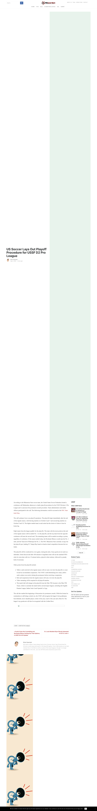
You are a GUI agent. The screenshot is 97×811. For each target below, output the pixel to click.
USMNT (63, 6)
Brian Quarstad (13, 259)
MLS (41, 6)
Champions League (49, 6)
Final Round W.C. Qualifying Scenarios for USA (83, 526)
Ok (85, 808)
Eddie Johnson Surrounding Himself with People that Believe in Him (83, 545)
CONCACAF (74, 573)
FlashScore (74, 585)
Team (74, 2)
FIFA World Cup (75, 584)
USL (58, 6)
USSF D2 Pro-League (24, 625)
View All (81, 552)
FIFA (37, 6)
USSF (15, 625)
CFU (72, 567)
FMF (72, 587)
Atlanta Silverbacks (77, 562)
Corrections (79, 2)
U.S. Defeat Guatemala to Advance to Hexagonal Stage (82, 510)
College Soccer (75, 571)
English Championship (77, 576)
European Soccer (76, 580)
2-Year (73, 560)
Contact (85, 2)
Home (33, 6)
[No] (95, 809)
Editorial (73, 574)
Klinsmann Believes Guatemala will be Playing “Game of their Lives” (82, 535)
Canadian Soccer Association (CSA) (79, 564)
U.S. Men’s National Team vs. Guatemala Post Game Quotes (82, 518)
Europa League (75, 578)
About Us (69, 2)
